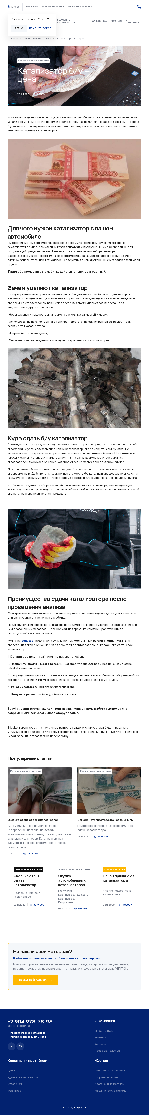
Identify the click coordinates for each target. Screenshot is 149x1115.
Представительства (52, 6)
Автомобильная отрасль (110, 1070)
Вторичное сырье (106, 1077)
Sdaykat (27, 640)
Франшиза (31, 6)
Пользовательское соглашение (26, 1032)
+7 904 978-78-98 (30, 1021)
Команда (100, 1037)
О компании (132, 21)
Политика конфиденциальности (27, 1036)
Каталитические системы (111, 1090)
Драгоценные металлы (109, 1084)
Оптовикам (99, 21)
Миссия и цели (104, 1030)
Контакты (100, 1044)
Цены (11, 1070)
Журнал (116, 21)
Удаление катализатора (66, 21)
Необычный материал (35, 979)
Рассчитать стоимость (79, 6)
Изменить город (40, 28)
